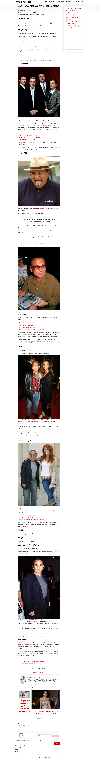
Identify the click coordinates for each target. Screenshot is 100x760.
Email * (38, 733)
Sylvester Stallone (28, 526)
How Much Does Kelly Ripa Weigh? (28, 139)
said (24, 226)
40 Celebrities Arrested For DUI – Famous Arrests (32, 329)
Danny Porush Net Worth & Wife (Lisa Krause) (31, 661)
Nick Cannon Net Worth (39, 672)
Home (19, 687)
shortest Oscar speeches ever (30, 149)
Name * (21, 733)
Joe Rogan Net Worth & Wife (27, 325)
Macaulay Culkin (42, 208)
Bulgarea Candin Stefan (23, 8)
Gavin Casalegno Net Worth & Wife (28, 135)
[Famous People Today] (23, 2)
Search (42, 740)
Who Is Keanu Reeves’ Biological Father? (30, 665)
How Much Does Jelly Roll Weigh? (28, 663)
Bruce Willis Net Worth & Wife (27, 327)
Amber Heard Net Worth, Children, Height (30, 137)
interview (44, 125)
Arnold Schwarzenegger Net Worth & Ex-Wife (31, 519)
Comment (20, 723)
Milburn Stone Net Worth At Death (28, 516)
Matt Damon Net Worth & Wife (27, 517)
